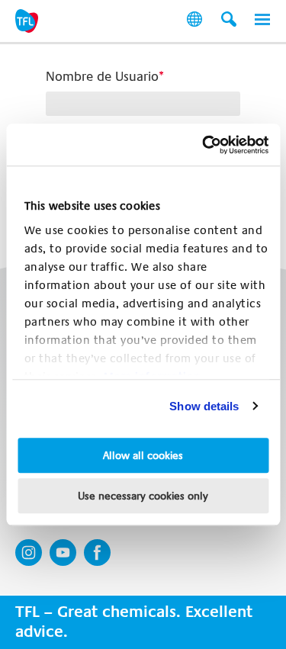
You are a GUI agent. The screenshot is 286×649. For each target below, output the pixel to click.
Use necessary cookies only (143, 496)
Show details (204, 406)
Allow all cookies (143, 455)
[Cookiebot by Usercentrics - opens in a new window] (203, 145)
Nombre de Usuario (102, 77)
